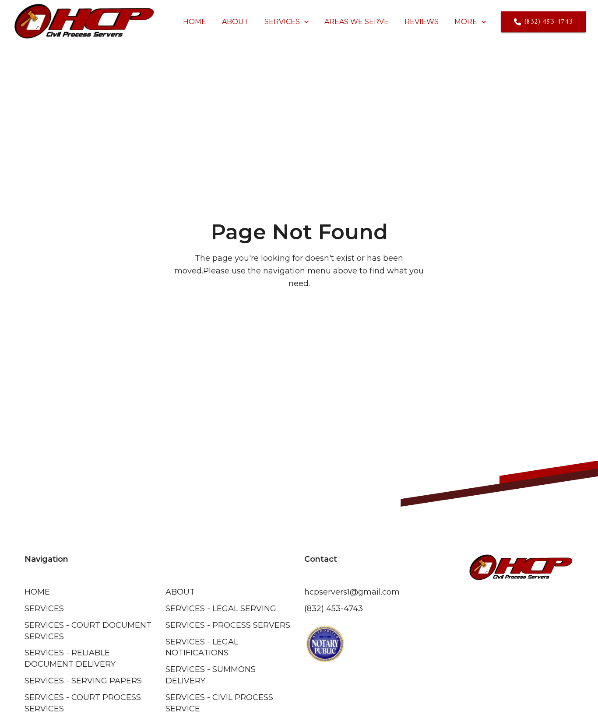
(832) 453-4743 (548, 22)
